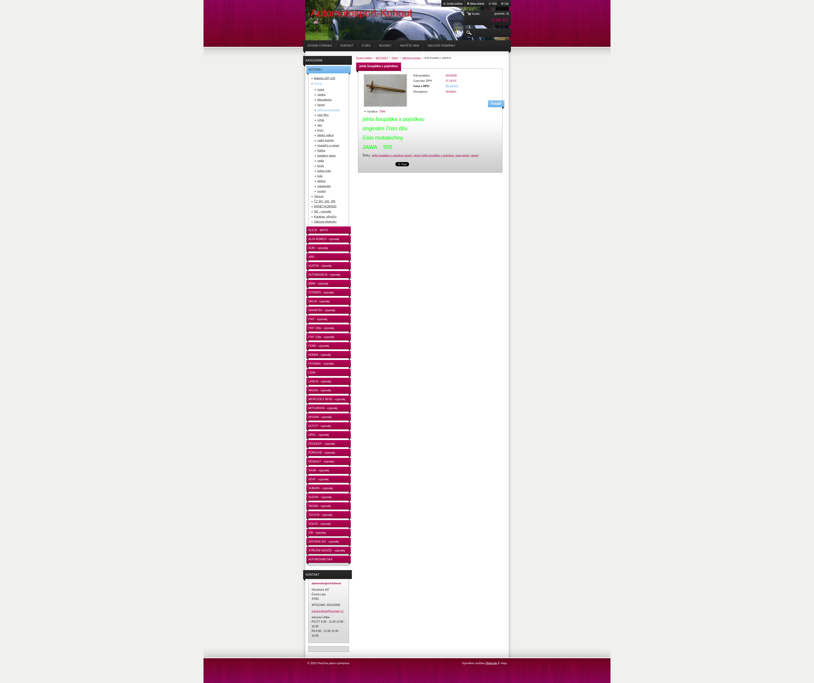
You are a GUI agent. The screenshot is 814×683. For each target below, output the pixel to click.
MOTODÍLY (382, 58)
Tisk (506, 3)
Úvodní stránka (364, 58)
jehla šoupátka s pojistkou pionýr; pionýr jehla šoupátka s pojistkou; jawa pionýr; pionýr (425, 155)
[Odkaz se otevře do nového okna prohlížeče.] (385, 107)
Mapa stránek (477, 3)
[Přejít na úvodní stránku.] (316, 13)
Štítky (366, 155)
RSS (494, 3)
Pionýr (395, 58)
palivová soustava (411, 58)
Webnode (491, 663)
